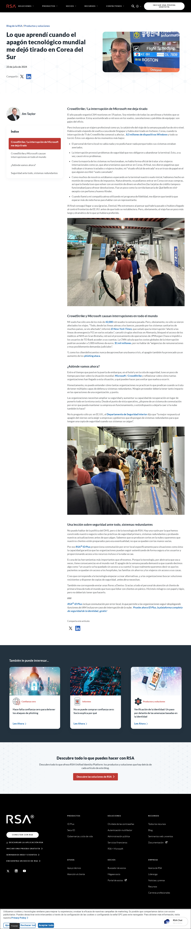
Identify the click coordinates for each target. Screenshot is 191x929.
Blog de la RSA (14, 25)
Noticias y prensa (156, 880)
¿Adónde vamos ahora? (23, 164)
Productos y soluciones (37, 25)
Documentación (156, 842)
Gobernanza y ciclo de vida (80, 836)
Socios (111, 860)
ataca (97, 355)
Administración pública (119, 836)
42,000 (109, 321)
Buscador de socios (117, 868)
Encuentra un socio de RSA (22, 861)
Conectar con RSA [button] (22, 835)
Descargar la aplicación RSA (26, 842)
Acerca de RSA (155, 868)
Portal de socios (115, 880)
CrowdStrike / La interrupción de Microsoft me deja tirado (34, 143)
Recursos (153, 816)
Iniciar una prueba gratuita (23, 849)
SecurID (71, 830)
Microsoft (120, 375)
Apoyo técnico (74, 868)
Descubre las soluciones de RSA (94, 776)
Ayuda (71, 860)
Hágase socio (114, 874)
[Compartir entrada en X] (22, 76)
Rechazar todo (28, 925)
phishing (89, 355)
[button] (133, 6)
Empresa (153, 860)
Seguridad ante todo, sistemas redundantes (34, 172)
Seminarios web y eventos (21, 855)
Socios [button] (70, 6)
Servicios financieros (117, 842)
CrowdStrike (135, 375)
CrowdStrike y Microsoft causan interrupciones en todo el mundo (28, 155)
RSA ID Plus (83, 546)
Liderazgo (153, 874)
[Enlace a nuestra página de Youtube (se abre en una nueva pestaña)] (24, 871)
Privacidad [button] (14, 926)
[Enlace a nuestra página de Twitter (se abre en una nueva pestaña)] (8, 871)
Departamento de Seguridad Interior (127, 414)
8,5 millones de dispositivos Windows (147, 134)
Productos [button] (48, 6)
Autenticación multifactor (120, 830)
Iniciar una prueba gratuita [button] (164, 6)
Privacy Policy (18, 918)
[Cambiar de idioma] (137, 6)
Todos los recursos (157, 824)
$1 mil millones (123, 343)
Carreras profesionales (159, 893)
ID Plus (70, 824)
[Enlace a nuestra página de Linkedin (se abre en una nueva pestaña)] (16, 871)
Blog (150, 830)
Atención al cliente (76, 874)
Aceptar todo (46, 925)
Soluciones (114, 816)
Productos (73, 816)
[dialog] (95, 919)
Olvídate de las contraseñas (121, 824)
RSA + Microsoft (115, 849)
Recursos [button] (90, 6)
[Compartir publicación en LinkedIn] (28, 76)
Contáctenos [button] (114, 6)
